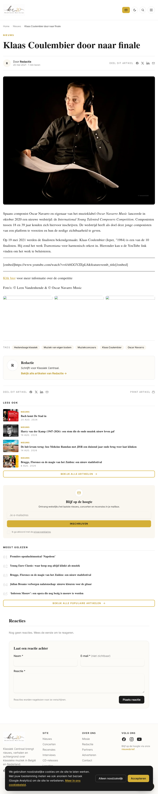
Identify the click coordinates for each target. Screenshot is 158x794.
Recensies (49, 749)
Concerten (49, 744)
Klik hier (9, 278)
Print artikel (140, 391)
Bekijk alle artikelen (77, 473)
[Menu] (151, 10)
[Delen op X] (142, 63)
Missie (86, 738)
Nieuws (17, 26)
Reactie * (19, 671)
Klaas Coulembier (112, 347)
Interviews (49, 755)
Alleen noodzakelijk (111, 778)
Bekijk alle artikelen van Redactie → (44, 373)
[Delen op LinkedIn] (148, 63)
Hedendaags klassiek (26, 347)
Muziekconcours (87, 347)
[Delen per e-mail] (153, 63)
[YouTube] (139, 739)
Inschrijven (79, 523)
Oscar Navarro (136, 347)
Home (6, 26)
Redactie (25, 61)
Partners (87, 749)
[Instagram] (131, 739)
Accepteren (138, 778)
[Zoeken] (143, 10)
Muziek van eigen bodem (57, 347)
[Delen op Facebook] (137, 63)
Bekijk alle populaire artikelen (77, 603)
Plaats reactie (131, 699)
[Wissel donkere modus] (134, 10)
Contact (87, 760)
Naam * (18, 655)
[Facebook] (124, 739)
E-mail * (95, 655)
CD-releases (50, 760)
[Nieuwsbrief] (126, 10)
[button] (79, 140)
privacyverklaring (42, 531)
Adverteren (89, 755)
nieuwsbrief (128, 749)
